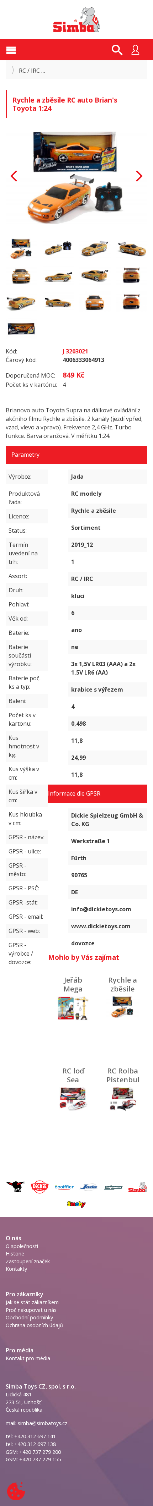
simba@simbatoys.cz (42, 1423)
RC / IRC (29, 71)
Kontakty (16, 1268)
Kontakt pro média (28, 1358)
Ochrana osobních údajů (34, 1325)
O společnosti (22, 1246)
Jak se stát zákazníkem (32, 1302)
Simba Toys (76, 19)
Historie (15, 1253)
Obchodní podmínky (29, 1317)
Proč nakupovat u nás (31, 1310)
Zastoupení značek (28, 1261)
